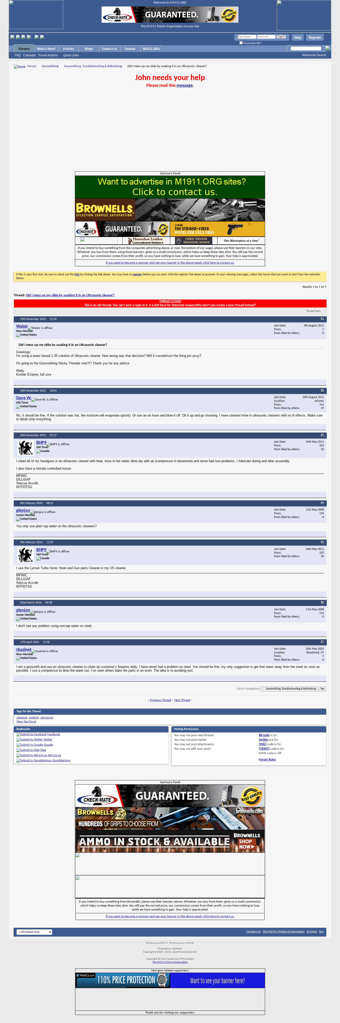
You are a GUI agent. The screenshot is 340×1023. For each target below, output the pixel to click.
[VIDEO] (264, 748)
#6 (322, 602)
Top (322, 689)
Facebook (53, 734)
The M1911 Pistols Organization (284, 931)
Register (315, 37)
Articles (68, 49)
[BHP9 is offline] (25, 448)
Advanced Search (314, 55)
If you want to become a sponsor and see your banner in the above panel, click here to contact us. (170, 262)
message (184, 85)
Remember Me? (252, 43)
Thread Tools (313, 311)
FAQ (18, 55)
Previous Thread (160, 700)
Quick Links (71, 55)
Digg (43, 750)
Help (297, 37)
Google (48, 744)
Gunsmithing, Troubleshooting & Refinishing (93, 66)
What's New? (46, 49)
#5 (322, 541)
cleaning (21, 717)
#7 (322, 641)
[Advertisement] (170, 134)
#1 (322, 318)
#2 (322, 390)
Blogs (89, 49)
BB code (264, 735)
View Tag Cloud (26, 721)
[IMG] (262, 744)
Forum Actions (48, 55)
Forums (24, 49)
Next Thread (182, 700)
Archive (312, 931)
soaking (34, 717)
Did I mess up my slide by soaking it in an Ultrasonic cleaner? (70, 295)
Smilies (263, 739)
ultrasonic (47, 717)
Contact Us (253, 931)
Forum (31, 66)
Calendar (29, 55)
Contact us (109, 49)
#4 (322, 502)
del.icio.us (54, 755)
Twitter (48, 739)
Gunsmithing (50, 66)
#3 (322, 434)
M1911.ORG (151, 49)
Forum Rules (267, 759)
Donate (130, 49)
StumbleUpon (61, 760)
